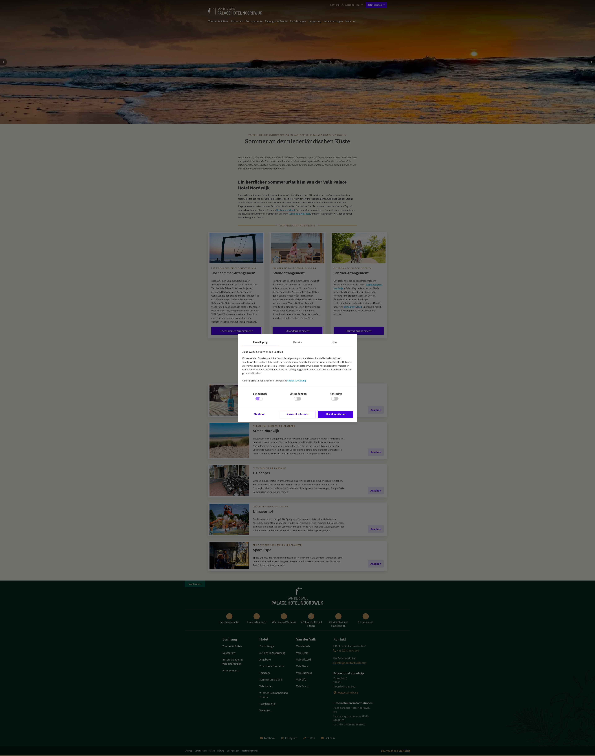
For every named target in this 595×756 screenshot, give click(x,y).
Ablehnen (259, 414)
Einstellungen (298, 393)
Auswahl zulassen (297, 414)
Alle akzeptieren (336, 414)
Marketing (336, 393)
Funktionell (260, 393)
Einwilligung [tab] (260, 342)
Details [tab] (297, 342)
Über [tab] (335, 342)
